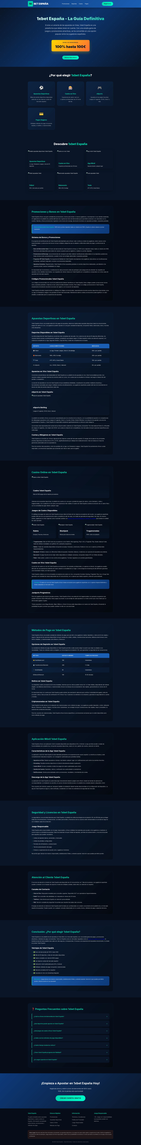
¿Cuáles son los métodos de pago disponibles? (48, 1038)
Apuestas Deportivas (56, 1119)
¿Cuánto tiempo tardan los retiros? (44, 1045)
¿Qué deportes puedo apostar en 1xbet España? (49, 1023)
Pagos (86, 3)
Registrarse (107, 3)
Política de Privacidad (78, 1119)
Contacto (74, 1125)
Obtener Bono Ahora (70, 57)
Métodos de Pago (55, 1125)
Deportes (74, 3)
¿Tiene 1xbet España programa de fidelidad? (47, 1052)
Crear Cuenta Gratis (70, 1098)
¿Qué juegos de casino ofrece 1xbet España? (48, 1031)
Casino (81, 3)
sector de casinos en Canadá (96, 939)
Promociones (65, 3)
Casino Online (54, 1122)
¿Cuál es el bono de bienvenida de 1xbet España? (49, 1016)
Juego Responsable (77, 1122)
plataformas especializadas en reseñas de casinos (82, 518)
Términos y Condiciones (78, 1117)
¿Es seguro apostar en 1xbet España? (45, 1059)
